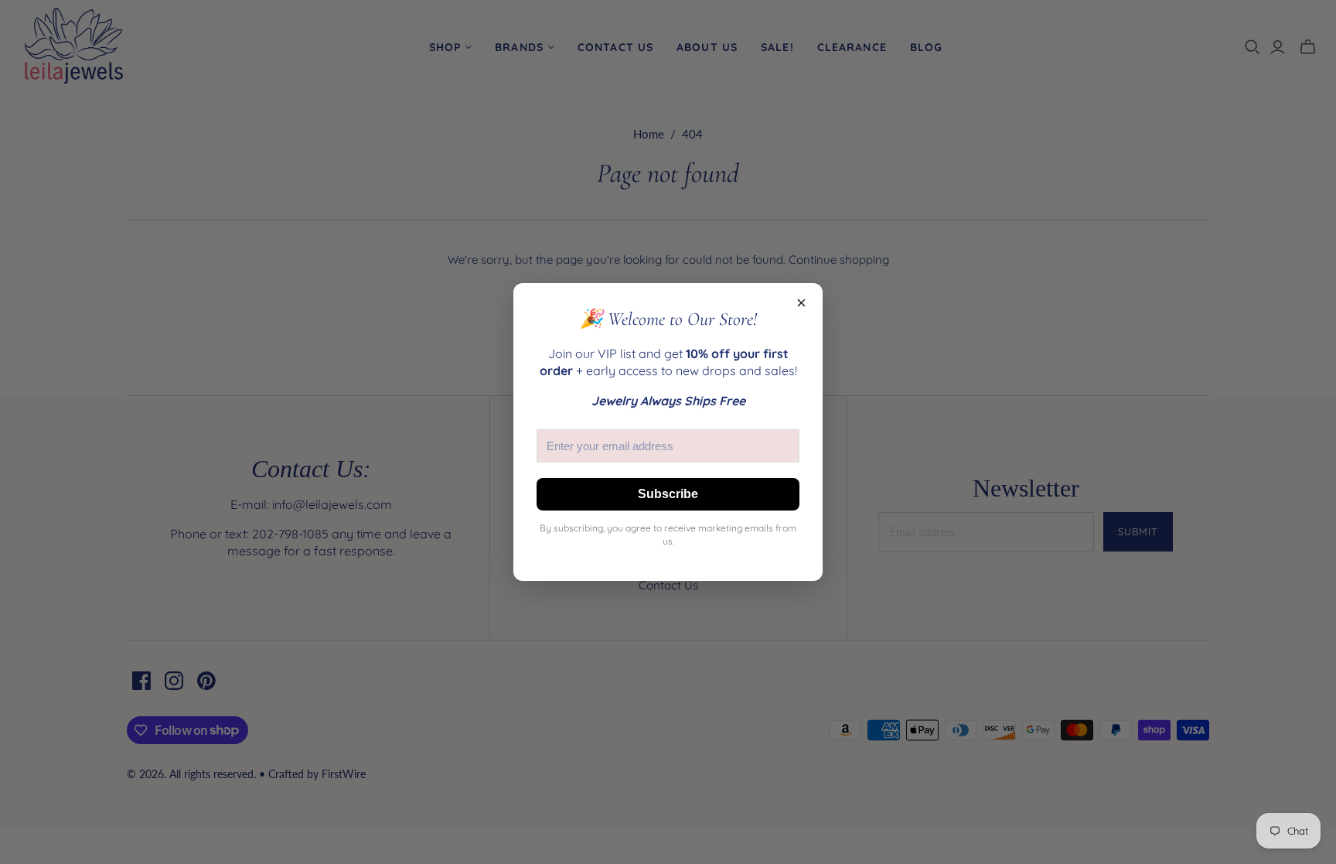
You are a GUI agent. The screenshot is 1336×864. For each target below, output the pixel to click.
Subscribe (668, 493)
